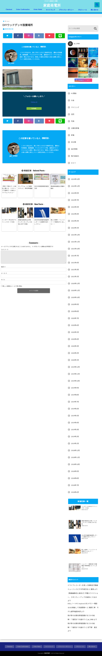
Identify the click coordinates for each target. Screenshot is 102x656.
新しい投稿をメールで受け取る (12, 286)
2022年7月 (75, 200)
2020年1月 (75, 360)
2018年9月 (75, 471)
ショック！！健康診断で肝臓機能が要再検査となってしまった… (89, 566)
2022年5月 (75, 207)
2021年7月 (75, 256)
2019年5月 (75, 416)
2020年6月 (75, 325)
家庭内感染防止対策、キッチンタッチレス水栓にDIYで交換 (25, 222)
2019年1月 (75, 443)
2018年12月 (75, 450)
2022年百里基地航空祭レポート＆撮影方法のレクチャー (41, 222)
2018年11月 (75, 457)
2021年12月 (75, 235)
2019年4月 (75, 422)
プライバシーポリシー (66, 10)
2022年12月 (75, 186)
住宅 (72, 114)
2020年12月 (75, 283)
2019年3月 (75, 429)
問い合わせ (94, 10)
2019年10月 (75, 381)
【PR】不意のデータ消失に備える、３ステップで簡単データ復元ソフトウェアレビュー (9, 189)
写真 (72, 121)
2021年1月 (75, 276)
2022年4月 (75, 214)
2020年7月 (75, 318)
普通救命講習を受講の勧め (58, 187)
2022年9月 (75, 193)
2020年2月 (75, 353)
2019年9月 (75, 388)
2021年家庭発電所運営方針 (41, 187)
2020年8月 (75, 311)
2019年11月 (75, 374)
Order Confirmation (23, 9)
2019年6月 (75, 409)
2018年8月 (75, 478)
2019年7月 (75, 402)
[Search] (95, 28)
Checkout (9, 9)
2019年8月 (75, 395)
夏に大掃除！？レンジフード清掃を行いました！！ (58, 222)
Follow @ (34, 102)
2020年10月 (75, 297)
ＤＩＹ (73, 163)
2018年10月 (75, 464)
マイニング (75, 107)
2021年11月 (75, 242)
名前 (3, 267)
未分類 (73, 142)
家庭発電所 (52, 5)
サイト (3, 280)
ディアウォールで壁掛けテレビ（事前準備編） (25, 187)
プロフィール (82, 10)
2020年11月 (75, 290)
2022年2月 (75, 221)
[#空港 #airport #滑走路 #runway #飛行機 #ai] (93, 73)
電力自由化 (75, 156)
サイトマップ (50, 10)
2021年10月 (75, 249)
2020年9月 (75, 304)
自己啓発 (74, 149)
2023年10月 (75, 179)
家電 (72, 135)
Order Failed (38, 9)
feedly (35, 108)
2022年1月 (75, 228)
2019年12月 (75, 367)
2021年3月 (75, 269)
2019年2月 (75, 436)
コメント (4, 249)
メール (4, 273)
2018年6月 (75, 492)
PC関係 (73, 93)
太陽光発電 (75, 128)
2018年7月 (75, 485)
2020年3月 (75, 346)
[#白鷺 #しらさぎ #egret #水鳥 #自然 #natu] (83, 62)
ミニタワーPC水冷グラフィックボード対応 (9, 221)
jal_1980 (11, 63)
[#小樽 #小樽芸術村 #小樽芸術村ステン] (83, 52)
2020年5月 (75, 332)
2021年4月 (75, 263)
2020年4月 (75, 339)
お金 (72, 100)
